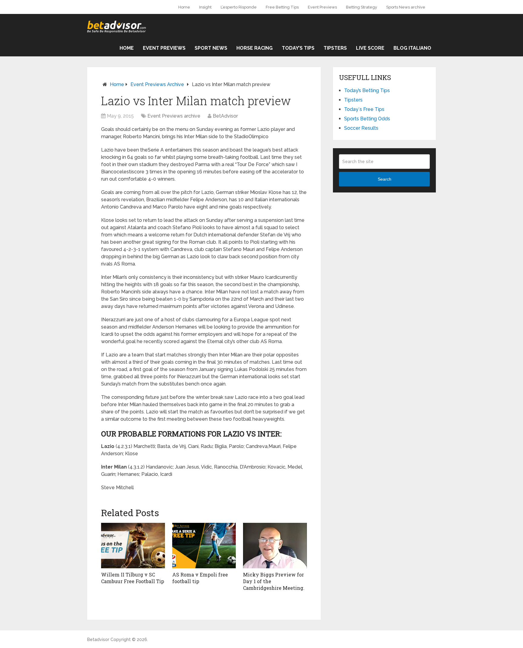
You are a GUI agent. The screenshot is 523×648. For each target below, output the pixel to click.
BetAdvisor (225, 116)
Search (384, 179)
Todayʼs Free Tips (364, 109)
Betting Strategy (361, 7)
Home (184, 7)
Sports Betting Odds (367, 119)
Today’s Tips (298, 48)
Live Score (370, 48)
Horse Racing (254, 48)
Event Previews (322, 7)
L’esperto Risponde (239, 7)
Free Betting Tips (282, 7)
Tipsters (335, 48)
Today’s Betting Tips (367, 90)
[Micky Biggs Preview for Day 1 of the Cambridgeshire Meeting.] (275, 545)
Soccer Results (361, 128)
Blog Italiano (412, 48)
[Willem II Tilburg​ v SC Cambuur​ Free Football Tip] (133, 545)
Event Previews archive (157, 84)
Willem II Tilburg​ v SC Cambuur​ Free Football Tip (132, 577)
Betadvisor (98, 639)
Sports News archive (405, 7)
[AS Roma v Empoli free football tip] (204, 545)
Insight (205, 7)
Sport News (211, 48)
